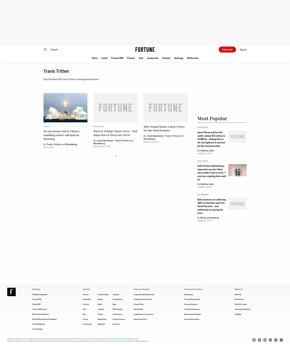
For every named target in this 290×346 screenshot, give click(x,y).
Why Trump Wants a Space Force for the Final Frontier (164, 128)
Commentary (117, 299)
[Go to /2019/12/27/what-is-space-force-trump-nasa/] (115, 107)
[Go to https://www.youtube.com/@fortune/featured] (281, 339)
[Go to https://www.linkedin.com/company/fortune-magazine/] (264, 339)
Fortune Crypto (103, 294)
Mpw (114, 304)
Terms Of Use (138, 309)
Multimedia (192, 57)
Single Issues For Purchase (143, 314)
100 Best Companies (39, 294)
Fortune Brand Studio (192, 299)
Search (54, 49)
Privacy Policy (139, 304)
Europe (85, 319)
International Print (140, 319)
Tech (141, 57)
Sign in (243, 49)
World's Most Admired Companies (44, 319)
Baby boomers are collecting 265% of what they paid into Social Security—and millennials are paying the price (211, 206)
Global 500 (36, 304)
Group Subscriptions (191, 319)
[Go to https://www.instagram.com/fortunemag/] (270, 339)
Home (95, 57)
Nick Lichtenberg (209, 218)
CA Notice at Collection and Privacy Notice (99, 339)
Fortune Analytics (190, 304)
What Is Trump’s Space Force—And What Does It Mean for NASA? (115, 133)
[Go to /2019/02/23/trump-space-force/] (166, 107)
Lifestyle (166, 57)
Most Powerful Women (40, 314)
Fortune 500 (117, 57)
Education (116, 324)
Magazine (101, 324)
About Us (238, 294)
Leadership (152, 57)
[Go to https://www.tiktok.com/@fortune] (275, 339)
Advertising (188, 294)
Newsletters (102, 319)
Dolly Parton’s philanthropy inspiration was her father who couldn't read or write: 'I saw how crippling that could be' (211, 172)
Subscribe (227, 49)
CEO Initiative (118, 309)
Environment (87, 324)
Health (100, 299)
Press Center (239, 299)
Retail (100, 304)
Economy (203, 195)
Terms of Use (70, 339)
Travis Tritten (54, 144)
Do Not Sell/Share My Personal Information (126, 339)
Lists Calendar (37, 329)
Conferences (117, 314)
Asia (84, 314)
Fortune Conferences (192, 309)
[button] (95, 58)
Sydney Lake (207, 151)
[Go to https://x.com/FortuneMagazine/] (259, 339)
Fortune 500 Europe (39, 309)
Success (202, 127)
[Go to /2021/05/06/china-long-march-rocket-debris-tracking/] (65, 107)
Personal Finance (119, 319)
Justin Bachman (105, 141)
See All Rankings (38, 324)
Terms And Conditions (242, 309)
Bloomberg (71, 144)
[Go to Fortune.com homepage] (145, 49)
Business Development (192, 314)
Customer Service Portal (142, 299)
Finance (131, 57)
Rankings (178, 57)
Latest (104, 57)
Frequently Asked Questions (144, 294)
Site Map (238, 314)
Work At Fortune (241, 304)
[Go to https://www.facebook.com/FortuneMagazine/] (254, 339)
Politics (98, 126)
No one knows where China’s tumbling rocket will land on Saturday (62, 134)
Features (116, 294)
